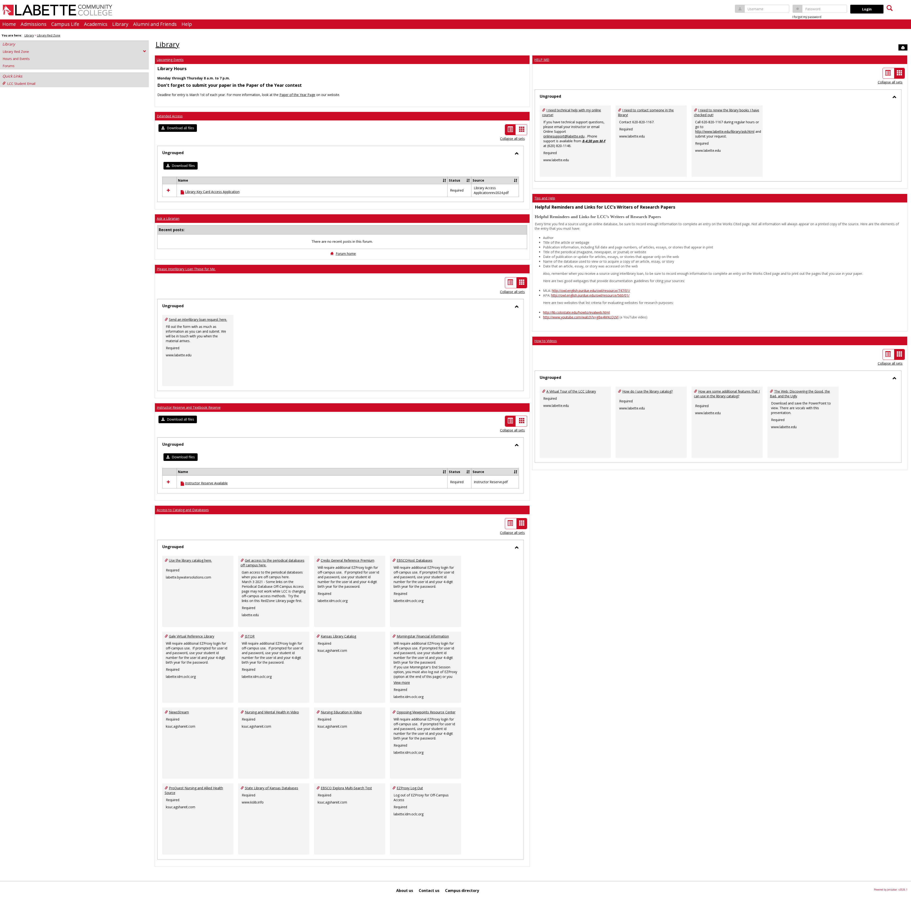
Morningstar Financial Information (423, 636)
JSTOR (250, 636)
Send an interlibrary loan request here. (198, 319)
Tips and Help (544, 198)
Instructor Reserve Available (206, 483)
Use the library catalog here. (190, 560)
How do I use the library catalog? (647, 391)
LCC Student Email (21, 83)
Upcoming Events (170, 59)
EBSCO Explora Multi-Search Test (346, 788)
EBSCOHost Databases (414, 560)
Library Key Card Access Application (212, 191)
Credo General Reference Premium (347, 560)
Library (120, 24)
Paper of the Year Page (297, 94)
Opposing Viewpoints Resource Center (426, 712)
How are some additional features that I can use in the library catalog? (727, 393)
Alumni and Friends (155, 24)
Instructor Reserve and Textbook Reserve (189, 407)
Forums (8, 66)
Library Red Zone (48, 35)
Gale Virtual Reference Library (191, 636)
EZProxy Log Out (410, 788)
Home (9, 24)
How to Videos (545, 341)
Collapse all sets (512, 138)
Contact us (429, 890)
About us (404, 890)
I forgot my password (806, 17)
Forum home (346, 253)
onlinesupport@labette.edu (564, 136)
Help (186, 24)
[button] (177, 128)
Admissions (33, 24)
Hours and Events (16, 58)
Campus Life (65, 24)
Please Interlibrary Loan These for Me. (186, 269)
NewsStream (179, 712)
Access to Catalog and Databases (183, 510)
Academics (95, 24)
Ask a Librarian (168, 218)
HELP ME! (541, 59)
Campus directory (462, 890)
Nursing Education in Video (341, 712)
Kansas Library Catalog (338, 636)
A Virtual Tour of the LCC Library (571, 391)
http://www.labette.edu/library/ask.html (724, 131)
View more (402, 682)
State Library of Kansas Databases (271, 788)
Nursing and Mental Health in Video (272, 712)
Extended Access (170, 116)
